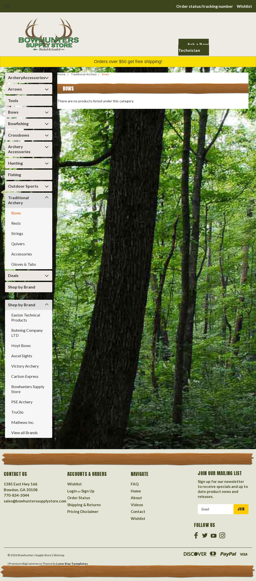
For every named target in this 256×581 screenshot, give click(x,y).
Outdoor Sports (23, 186)
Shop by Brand (21, 286)
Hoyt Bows (21, 345)
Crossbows (18, 135)
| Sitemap (58, 555)
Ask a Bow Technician (193, 47)
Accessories (21, 253)
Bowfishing (18, 123)
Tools (13, 100)
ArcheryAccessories (26, 77)
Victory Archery (25, 366)
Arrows (15, 89)
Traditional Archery (18, 200)
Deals (13, 275)
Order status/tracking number (204, 6)
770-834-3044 (16, 495)
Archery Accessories (19, 149)
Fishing (14, 174)
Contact (138, 511)
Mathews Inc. (22, 422)
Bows (13, 112)
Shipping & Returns (84, 504)
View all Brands (24, 432)
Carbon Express (24, 376)
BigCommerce (32, 563)
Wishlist (244, 6)
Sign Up (87, 491)
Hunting (15, 163)
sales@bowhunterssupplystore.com (35, 501)
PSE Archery (21, 401)
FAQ (134, 484)
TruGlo (17, 412)
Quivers (18, 243)
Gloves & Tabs (23, 264)
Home (61, 74)
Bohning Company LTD (27, 333)
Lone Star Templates (72, 563)
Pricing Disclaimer (82, 511)
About (136, 497)
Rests (16, 223)
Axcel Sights (21, 355)
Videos (137, 504)
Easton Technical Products (25, 317)
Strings (17, 233)
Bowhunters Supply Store (27, 389)
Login (72, 491)
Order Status (78, 497)
